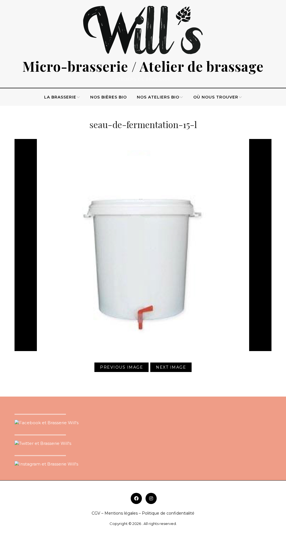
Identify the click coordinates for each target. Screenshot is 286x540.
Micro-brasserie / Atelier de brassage (143, 66)
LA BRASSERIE (60, 97)
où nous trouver (215, 97)
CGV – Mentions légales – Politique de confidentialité (143, 513)
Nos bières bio (108, 97)
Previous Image (121, 367)
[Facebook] (136, 498)
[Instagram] (151, 498)
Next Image (171, 367)
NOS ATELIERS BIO (158, 97)
